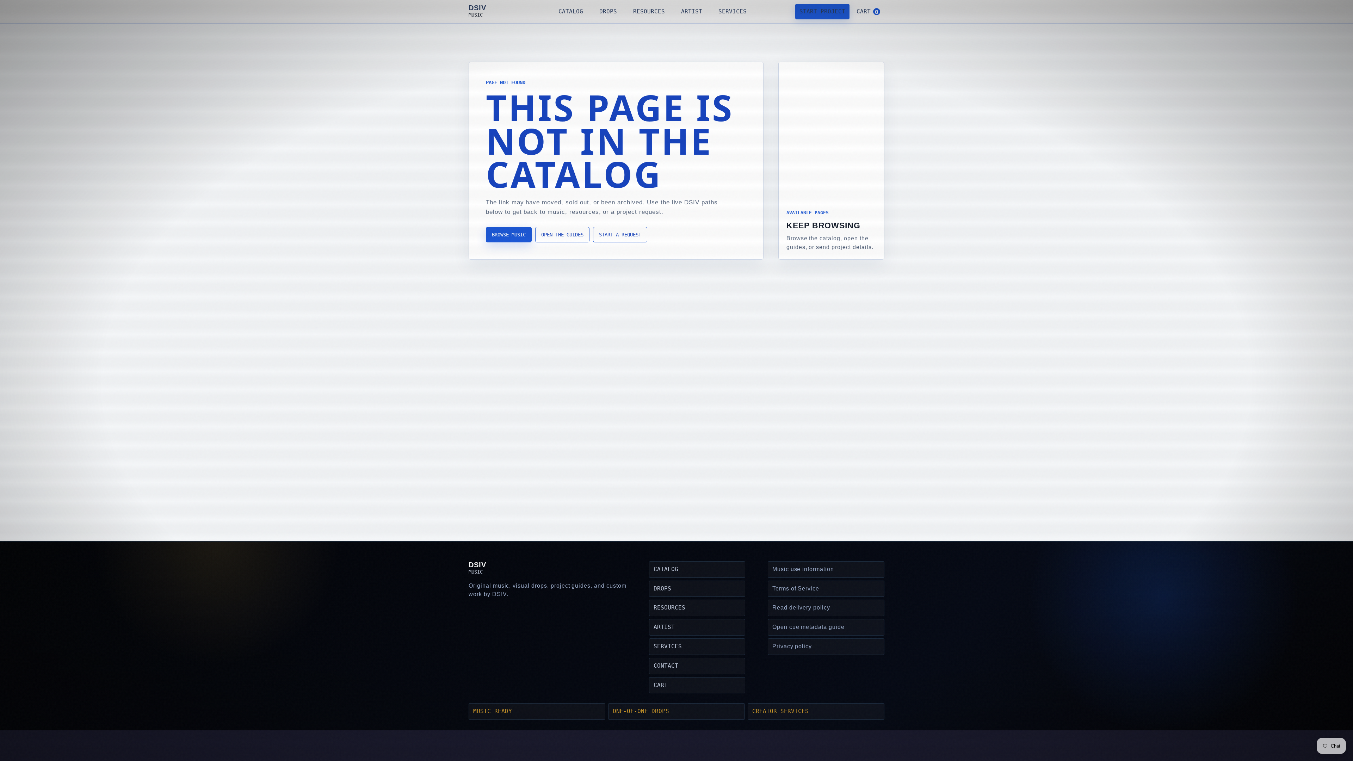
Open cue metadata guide (808, 627)
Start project (822, 11)
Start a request (620, 234)
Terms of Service (795, 589)
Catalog (570, 11)
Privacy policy (792, 646)
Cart (661, 685)
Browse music (509, 234)
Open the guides (562, 234)
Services (732, 11)
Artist (691, 11)
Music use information (803, 569)
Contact (666, 665)
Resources (649, 11)
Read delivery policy (801, 608)
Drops (608, 11)
